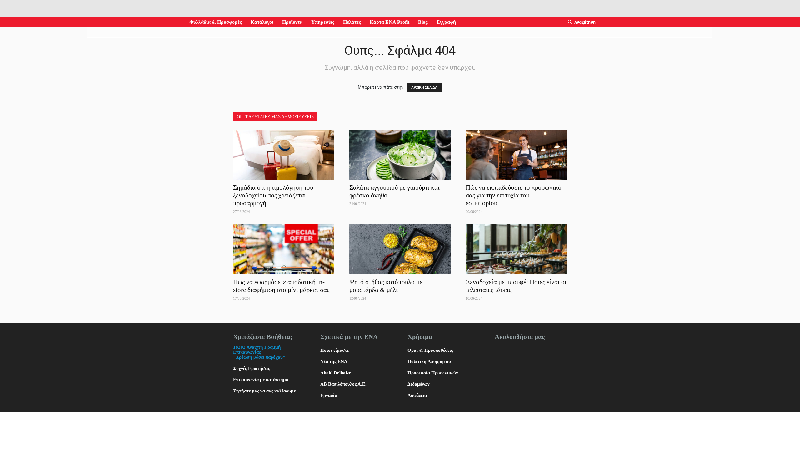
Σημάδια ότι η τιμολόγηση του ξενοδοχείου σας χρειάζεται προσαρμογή (273, 195)
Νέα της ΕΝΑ (334, 361)
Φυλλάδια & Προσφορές (215, 22)
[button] (570, 22)
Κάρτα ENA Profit (389, 22)
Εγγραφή (446, 22)
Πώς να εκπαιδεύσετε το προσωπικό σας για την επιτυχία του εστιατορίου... (514, 195)
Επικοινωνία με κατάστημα (260, 379)
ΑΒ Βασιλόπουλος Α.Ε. (343, 384)
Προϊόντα (292, 22)
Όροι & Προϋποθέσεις (430, 350)
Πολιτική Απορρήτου (429, 361)
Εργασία (328, 395)
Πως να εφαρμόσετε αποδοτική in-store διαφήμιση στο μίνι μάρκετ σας (282, 286)
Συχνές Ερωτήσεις (251, 368)
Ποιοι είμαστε (334, 350)
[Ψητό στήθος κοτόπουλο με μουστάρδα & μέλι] (400, 249)
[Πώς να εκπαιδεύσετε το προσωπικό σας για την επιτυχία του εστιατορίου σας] (516, 155)
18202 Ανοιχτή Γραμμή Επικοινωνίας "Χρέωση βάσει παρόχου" (259, 352)
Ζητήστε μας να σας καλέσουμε (264, 390)
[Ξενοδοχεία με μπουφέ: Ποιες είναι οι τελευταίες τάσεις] (516, 249)
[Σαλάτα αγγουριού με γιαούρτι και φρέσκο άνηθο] (400, 155)
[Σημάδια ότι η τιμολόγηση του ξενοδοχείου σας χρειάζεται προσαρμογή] (283, 155)
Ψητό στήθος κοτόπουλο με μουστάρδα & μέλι (385, 286)
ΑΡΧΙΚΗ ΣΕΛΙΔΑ (424, 87)
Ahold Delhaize (335, 372)
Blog (423, 22)
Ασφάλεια (417, 395)
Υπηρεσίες (322, 22)
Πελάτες (352, 22)
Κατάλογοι (262, 22)
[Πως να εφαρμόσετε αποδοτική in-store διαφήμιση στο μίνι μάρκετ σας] (283, 249)
